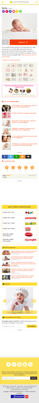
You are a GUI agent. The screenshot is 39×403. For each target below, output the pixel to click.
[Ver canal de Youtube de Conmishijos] (13, 11)
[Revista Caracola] (30, 218)
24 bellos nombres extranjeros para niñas (24, 113)
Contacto (18, 387)
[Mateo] (31, 74)
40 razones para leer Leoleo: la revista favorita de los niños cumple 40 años (22, 257)
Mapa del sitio (10, 387)
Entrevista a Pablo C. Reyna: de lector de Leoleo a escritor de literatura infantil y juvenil (23, 270)
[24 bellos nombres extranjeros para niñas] (6, 115)
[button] (5, 301)
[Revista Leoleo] (30, 224)
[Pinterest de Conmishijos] (7, 11)
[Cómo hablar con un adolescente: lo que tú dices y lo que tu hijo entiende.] (6, 108)
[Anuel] (25, 70)
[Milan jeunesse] (26, 396)
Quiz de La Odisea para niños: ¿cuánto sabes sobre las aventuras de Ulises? (22, 276)
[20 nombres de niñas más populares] (19, 300)
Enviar (33, 378)
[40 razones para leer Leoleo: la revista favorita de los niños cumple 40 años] (6, 258)
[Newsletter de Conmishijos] (17, 11)
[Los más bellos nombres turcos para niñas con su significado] (6, 138)
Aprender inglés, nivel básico (8, 235)
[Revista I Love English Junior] (30, 234)
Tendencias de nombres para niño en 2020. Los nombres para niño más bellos (24, 144)
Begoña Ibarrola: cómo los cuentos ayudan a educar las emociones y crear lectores (24, 251)
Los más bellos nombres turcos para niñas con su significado (24, 136)
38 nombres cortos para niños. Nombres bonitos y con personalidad (24, 121)
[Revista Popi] (30, 213)
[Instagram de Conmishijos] (3, 11)
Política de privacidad (30, 386)
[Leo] (19, 65)
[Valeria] (25, 74)
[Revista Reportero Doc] (30, 229)
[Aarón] (25, 79)
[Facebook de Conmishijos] (10, 11)
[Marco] (7, 74)
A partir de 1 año (8, 212)
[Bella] (13, 65)
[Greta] (31, 70)
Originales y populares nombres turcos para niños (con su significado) (23, 129)
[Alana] (7, 70)
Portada (6, 386)
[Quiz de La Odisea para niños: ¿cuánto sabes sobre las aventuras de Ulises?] (6, 277)
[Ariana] (19, 79)
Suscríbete (32, 326)
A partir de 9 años (9, 228)
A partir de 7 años (9, 223)
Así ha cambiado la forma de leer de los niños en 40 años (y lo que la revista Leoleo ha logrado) (23, 264)
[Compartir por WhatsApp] (20, 11)
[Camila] (7, 79)
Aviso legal (13, 386)
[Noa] (19, 70)
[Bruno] (31, 65)
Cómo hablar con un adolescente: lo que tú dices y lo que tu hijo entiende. (24, 106)
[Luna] (31, 79)
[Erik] (13, 70)
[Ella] (25, 65)
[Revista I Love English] (30, 240)
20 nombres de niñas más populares (19, 312)
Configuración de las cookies (19, 389)
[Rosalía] (13, 74)
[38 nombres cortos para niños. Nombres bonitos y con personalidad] (6, 123)
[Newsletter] (22, 156)
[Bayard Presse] (17, 396)
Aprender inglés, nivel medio (8, 240)
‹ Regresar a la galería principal (11, 60)
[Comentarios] (28, 156)
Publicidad (20, 386)
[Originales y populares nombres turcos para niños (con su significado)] (6, 131)
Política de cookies (27, 387)
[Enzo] (5, 42)
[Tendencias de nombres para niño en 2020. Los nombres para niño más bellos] (6, 146)
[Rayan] (19, 74)
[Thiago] (13, 79)
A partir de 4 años (9, 218)
